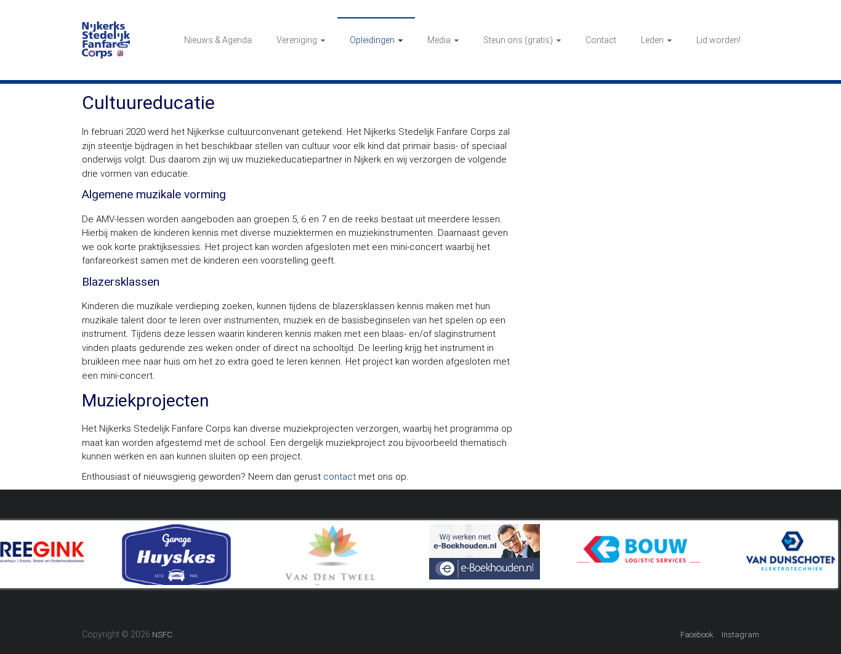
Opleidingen (372, 40)
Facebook (697, 634)
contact (339, 476)
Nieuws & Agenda (218, 40)
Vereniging (296, 40)
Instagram (740, 634)
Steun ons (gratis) (518, 40)
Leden (652, 40)
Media (439, 40)
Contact (600, 40)
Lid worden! (718, 40)
